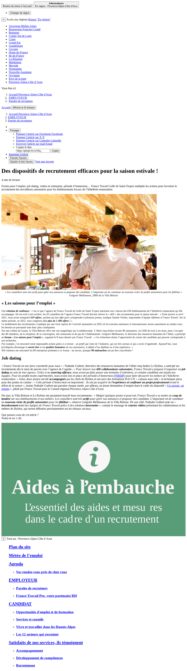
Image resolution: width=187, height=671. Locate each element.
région (19, 13)
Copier (55, 150)
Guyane (13, 49)
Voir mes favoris (44, 161)
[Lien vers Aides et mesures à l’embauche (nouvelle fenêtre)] (93, 535)
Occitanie (14, 75)
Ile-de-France (16, 55)
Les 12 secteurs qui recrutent (37, 634)
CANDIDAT (20, 604)
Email (34, 143)
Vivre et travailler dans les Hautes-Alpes (45, 627)
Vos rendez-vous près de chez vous (41, 572)
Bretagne (14, 32)
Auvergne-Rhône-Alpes (23, 26)
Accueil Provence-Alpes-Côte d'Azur (30, 94)
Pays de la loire (17, 78)
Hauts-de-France (18, 52)
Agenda (16, 563)
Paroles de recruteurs (21, 101)
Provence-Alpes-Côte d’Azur (26, 82)
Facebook (39, 134)
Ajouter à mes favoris (21, 161)
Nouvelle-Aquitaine (20, 72)
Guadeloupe (16, 45)
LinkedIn (38, 140)
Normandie (15, 68)
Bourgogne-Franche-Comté (25, 29)
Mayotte (13, 65)
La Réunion (15, 59)
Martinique (15, 62)
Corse (12, 39)
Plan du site (20, 546)
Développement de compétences (39, 658)
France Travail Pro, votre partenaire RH (46, 596)
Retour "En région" (39, 19)
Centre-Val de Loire (20, 35)
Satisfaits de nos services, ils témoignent (46, 642)
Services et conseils (29, 619)
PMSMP (119, 375)
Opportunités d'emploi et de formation (45, 612)
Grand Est (14, 42)
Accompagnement (29, 651)
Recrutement (25, 665)
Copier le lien (24, 147)
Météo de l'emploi (26, 555)
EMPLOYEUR (18, 97)
